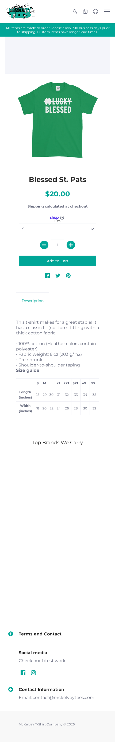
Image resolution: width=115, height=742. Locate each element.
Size (58, 221)
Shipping (36, 206)
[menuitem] (75, 11)
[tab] (32, 300)
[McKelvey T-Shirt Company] (20, 11)
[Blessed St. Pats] (57, 120)
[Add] (71, 245)
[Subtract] (44, 245)
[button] (75, 11)
